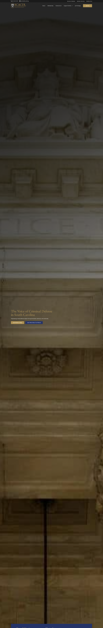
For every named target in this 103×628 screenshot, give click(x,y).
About (43, 5)
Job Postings (78, 5)
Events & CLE (58, 5)
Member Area (89, 1)
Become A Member (71, 1)
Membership (50, 5)
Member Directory (81, 1)
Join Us (87, 5)
